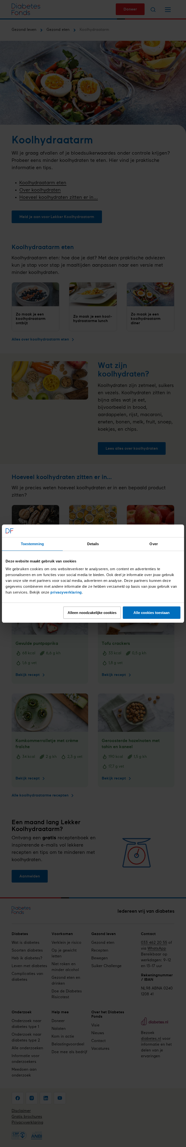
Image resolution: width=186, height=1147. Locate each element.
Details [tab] (93, 544)
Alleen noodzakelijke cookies (92, 613)
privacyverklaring (66, 592)
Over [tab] (153, 544)
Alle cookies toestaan (151, 613)
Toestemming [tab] (32, 544)
